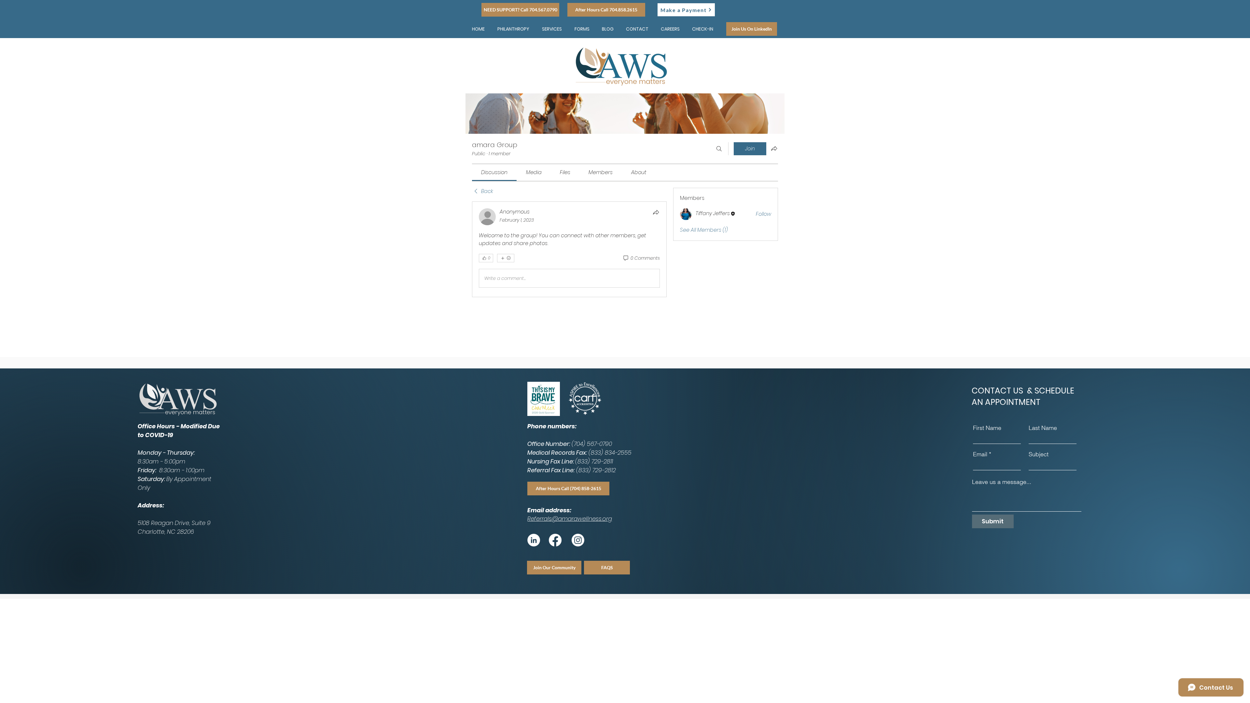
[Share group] (774, 149)
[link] (494, 172)
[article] (569, 249)
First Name (987, 428)
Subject (1039, 455)
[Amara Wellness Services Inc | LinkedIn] (533, 540)
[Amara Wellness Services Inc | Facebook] (555, 540)
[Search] (719, 149)
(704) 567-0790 (592, 444)
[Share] (656, 212)
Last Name (1043, 428)
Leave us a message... (1001, 482)
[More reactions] (505, 258)
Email (980, 455)
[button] (582, 29)
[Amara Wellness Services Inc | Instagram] (578, 540)
